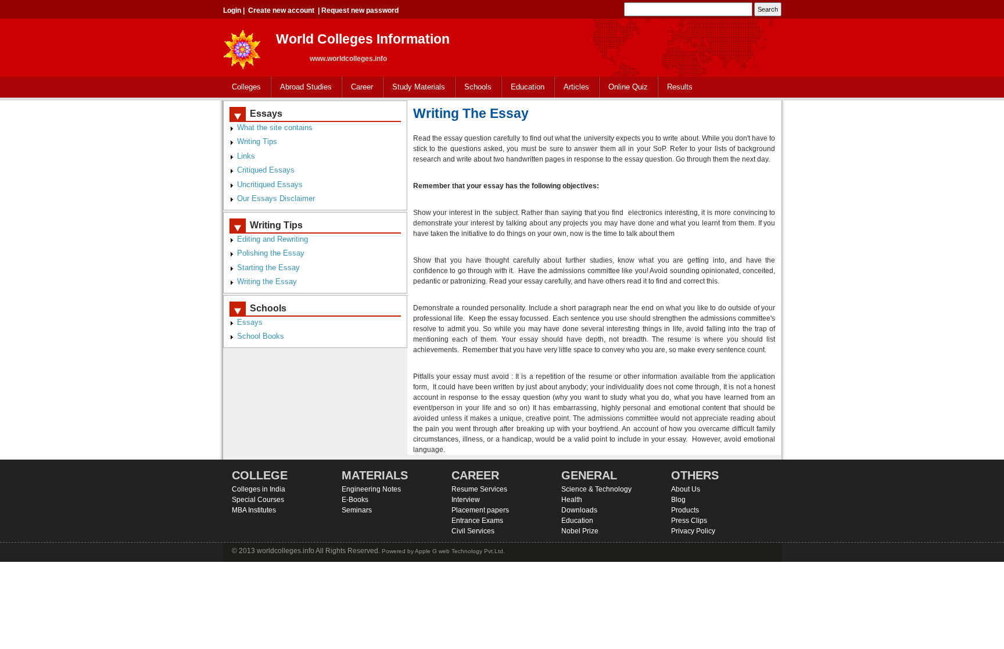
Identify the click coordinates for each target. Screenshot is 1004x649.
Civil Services (472, 531)
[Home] (242, 46)
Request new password (360, 10)
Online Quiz (628, 87)
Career (357, 87)
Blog (678, 500)
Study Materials (414, 87)
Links (246, 156)
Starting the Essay (268, 267)
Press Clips (689, 521)
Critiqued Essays (266, 170)
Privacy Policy (693, 531)
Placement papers (480, 510)
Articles (576, 87)
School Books (260, 336)
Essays (250, 322)
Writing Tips (257, 141)
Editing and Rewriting (272, 239)
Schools (474, 87)
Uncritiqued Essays (270, 184)
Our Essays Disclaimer (276, 198)
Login (232, 10)
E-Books (355, 500)
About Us (685, 489)
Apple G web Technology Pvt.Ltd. (460, 551)
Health (571, 500)
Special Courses (258, 500)
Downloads (579, 510)
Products (685, 510)
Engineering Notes (371, 489)
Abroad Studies (301, 87)
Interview (465, 500)
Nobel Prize (579, 531)
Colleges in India (258, 489)
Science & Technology (596, 489)
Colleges (242, 87)
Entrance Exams (477, 521)
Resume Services (479, 489)
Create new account (281, 10)
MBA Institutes (254, 510)
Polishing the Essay (270, 253)
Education (523, 87)
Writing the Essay (267, 281)
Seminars (357, 510)
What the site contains (275, 127)
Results (680, 87)
